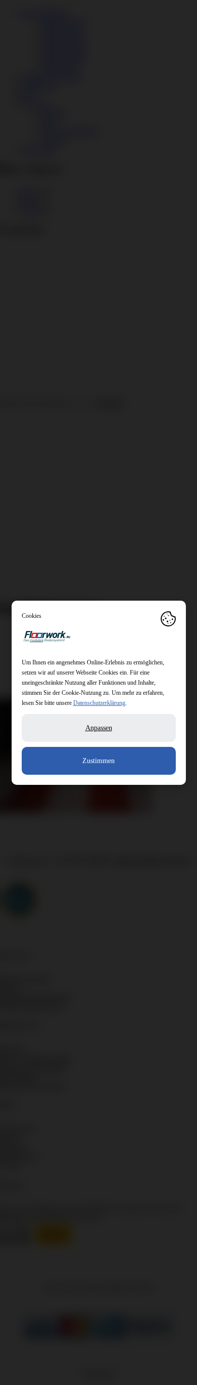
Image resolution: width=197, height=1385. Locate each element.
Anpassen (98, 728)
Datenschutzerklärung (99, 702)
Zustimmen (98, 761)
